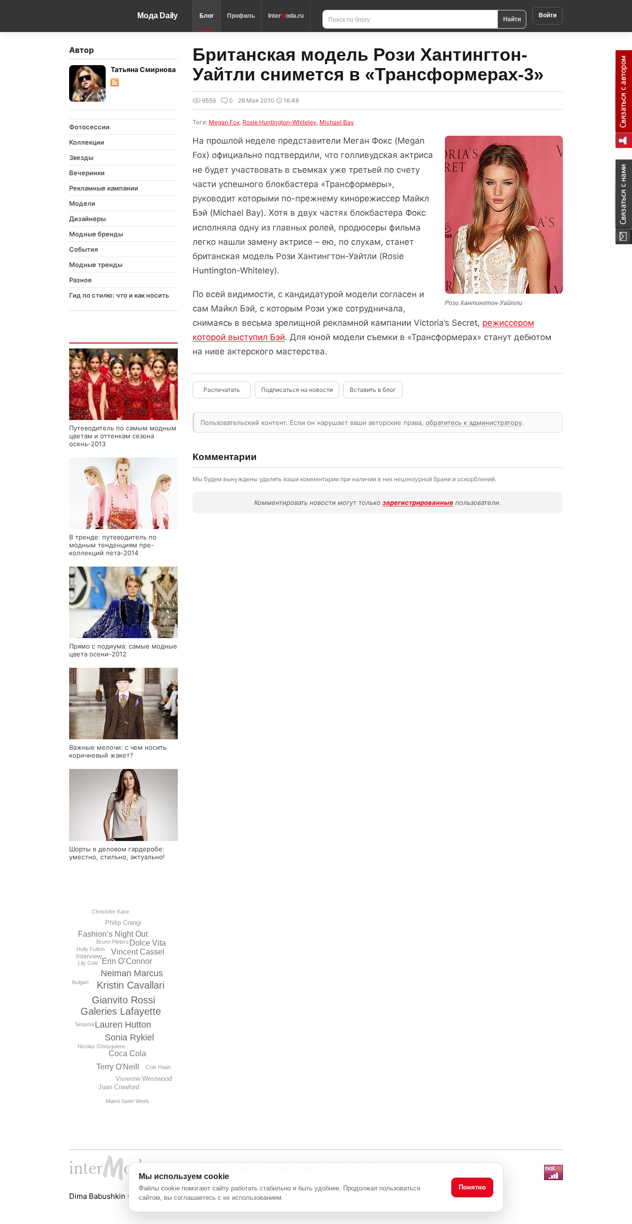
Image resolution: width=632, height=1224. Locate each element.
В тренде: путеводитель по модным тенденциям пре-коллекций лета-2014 (113, 545)
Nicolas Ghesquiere (101, 1046)
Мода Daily (157, 15)
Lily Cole (88, 963)
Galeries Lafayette (120, 1011)
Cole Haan (158, 1067)
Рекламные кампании (103, 188)
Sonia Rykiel (129, 1037)
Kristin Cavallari (130, 985)
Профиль (241, 15)
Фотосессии (89, 127)
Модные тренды (95, 264)
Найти (512, 18)
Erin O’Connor (127, 961)
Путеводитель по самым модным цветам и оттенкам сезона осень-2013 (122, 436)
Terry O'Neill (117, 1067)
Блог (206, 15)
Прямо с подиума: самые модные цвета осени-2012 (123, 650)
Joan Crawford (118, 1087)
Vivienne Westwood (144, 1078)
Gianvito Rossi (123, 999)
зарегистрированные (418, 502)
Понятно (472, 1187)
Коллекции (86, 142)
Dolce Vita (147, 943)
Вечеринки (87, 173)
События (83, 249)
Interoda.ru (286, 15)
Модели (82, 203)
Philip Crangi (123, 922)
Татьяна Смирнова (143, 69)
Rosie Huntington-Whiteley (279, 122)
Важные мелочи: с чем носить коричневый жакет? (117, 751)
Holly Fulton (91, 949)
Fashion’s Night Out (113, 934)
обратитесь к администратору (474, 422)
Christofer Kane (110, 912)
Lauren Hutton (123, 1025)
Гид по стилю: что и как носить (119, 295)
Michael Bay (336, 122)
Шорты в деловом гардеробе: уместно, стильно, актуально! (117, 853)
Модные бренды (96, 234)
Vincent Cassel (137, 952)
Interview (89, 956)
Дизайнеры (87, 219)
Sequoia (84, 1024)
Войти (547, 15)
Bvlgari (80, 982)
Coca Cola (127, 1053)
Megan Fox (224, 122)
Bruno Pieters (112, 942)
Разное (80, 280)
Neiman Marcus (132, 973)
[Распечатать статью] (222, 390)
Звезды (81, 157)
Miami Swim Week (127, 1101)
